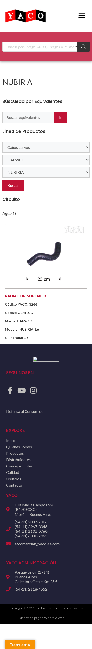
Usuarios (13, 478)
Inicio (10, 440)
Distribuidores (18, 459)
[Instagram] (33, 390)
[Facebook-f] (9, 390)
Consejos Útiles (19, 466)
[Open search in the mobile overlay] (46, 47)
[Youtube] (21, 390)
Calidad (12, 472)
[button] (81, 16)
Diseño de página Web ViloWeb (41, 618)
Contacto (14, 485)
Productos (15, 453)
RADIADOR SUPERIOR (25, 295)
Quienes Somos (19, 446)
